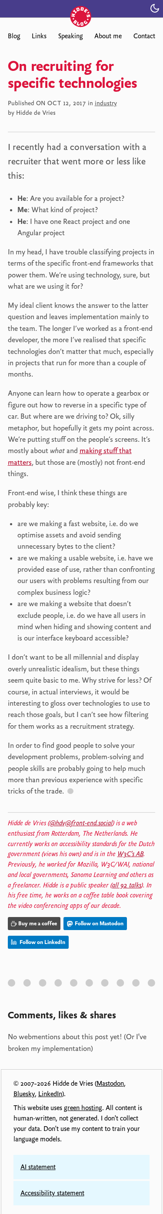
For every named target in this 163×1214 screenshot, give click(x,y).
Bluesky (24, 1094)
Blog (14, 36)
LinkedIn (50, 1094)
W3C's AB (130, 854)
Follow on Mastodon (98, 923)
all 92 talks (126, 885)
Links (39, 36)
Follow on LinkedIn (41, 942)
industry (106, 103)
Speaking (70, 36)
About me (108, 36)
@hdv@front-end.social (81, 823)
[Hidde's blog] (81, 8)
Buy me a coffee (37, 923)
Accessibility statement (52, 1193)
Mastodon (110, 1083)
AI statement (38, 1167)
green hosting (83, 1108)
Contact (144, 36)
